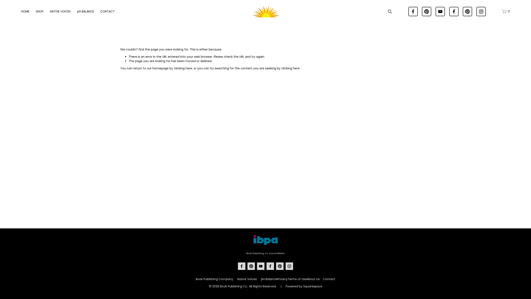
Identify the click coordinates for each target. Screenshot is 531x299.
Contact (329, 279)
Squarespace (312, 286)
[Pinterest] (426, 11)
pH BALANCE (85, 11)
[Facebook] (413, 11)
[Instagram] (481, 11)
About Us (313, 279)
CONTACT (107, 11)
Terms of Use (297, 279)
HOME (25, 11)
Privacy (282, 279)
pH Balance (269, 279)
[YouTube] (440, 11)
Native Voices (247, 279)
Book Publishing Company (214, 279)
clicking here (183, 68)
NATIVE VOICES (60, 11)
